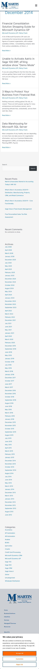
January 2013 (9, 499)
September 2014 (10, 470)
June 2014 (8, 480)
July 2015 (8, 438)
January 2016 (9, 419)
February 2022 (10, 317)
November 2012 (10, 505)
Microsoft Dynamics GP (10, 33)
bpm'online (8, 546)
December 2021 (10, 320)
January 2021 (9, 333)
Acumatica (8, 530)
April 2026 (8, 250)
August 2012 (9, 511)
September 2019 (10, 349)
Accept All (19, 653)
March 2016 (9, 413)
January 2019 (9, 358)
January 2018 (9, 374)
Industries (7, 616)
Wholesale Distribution (12, 581)
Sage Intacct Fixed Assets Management (18, 209)
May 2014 (8, 483)
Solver (7, 574)
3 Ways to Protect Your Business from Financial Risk (18, 93)
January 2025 (9, 275)
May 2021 (8, 330)
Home (6, 610)
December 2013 (10, 492)
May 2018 (8, 368)
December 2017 (10, 377)
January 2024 (9, 298)
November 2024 (10, 282)
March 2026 (9, 253)
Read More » (6, 50)
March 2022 (9, 314)
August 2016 (9, 403)
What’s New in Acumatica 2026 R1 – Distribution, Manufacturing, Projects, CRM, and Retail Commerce (17, 192)
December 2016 (10, 390)
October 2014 (9, 467)
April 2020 (8, 336)
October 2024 (9, 285)
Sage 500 (8, 565)
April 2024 (8, 295)
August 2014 (9, 473)
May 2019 (8, 355)
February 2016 (10, 416)
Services (6, 620)
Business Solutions (9, 613)
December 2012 (10, 502)
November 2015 (10, 425)
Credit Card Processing (12, 552)
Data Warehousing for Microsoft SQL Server (14, 125)
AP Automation (10, 533)
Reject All (19, 664)
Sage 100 (8, 562)
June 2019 (8, 352)
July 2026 (8, 247)
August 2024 (9, 288)
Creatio (7, 549)
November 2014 (10, 464)
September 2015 (10, 432)
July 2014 (8, 476)
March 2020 (9, 339)
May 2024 (8, 291)
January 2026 (9, 256)
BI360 (7, 542)
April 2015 (8, 448)
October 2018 (9, 362)
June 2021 (8, 326)
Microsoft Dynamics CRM (13, 555)
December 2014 (10, 460)
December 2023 (10, 301)
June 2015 (8, 441)
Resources (7, 626)
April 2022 (8, 310)
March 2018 (9, 371)
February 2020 (10, 342)
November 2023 (10, 304)
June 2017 (8, 384)
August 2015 (9, 435)
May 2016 (8, 409)
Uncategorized (10, 578)
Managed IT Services (10, 623)
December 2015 (10, 422)
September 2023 (10, 307)
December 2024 (10, 279)
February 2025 (10, 272)
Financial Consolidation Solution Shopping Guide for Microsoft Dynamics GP (18, 26)
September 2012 (10, 508)
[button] (36, 5)
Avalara (7, 539)
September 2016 (10, 400)
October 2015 (9, 429)
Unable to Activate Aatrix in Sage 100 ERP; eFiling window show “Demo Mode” (18, 62)
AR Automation (10, 536)
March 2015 (9, 451)
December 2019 (10, 346)
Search (4, 164)
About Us (7, 632)
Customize (19, 659)
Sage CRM (8, 568)
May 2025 (8, 266)
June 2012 (8, 515)
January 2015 (9, 457)
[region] (19, 651)
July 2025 (8, 263)
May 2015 (8, 444)
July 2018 (8, 365)
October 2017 (9, 381)
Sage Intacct (9, 571)
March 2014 (9, 486)
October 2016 (9, 397)
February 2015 (10, 454)
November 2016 (10, 393)
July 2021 (8, 323)
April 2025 (8, 269)
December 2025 (10, 260)
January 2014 (9, 489)
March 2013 (9, 495)
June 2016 (8, 406)
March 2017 (9, 387)
